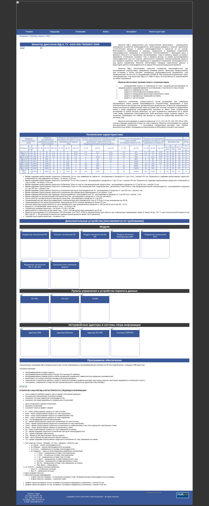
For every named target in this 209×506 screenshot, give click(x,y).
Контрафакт (132, 32)
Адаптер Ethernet (65, 332)
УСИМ (95, 298)
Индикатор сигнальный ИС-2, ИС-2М (34, 265)
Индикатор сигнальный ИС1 (155, 235)
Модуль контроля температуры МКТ (125, 235)
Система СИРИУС (125, 332)
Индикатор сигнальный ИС (34, 234)
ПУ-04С (34, 298)
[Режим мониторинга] (23, 387)
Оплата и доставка (157, 32)
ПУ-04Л (64, 298)
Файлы (106, 32)
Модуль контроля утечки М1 (95, 235)
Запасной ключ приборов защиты (65, 265)
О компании (80, 32)
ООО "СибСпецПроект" (94, 497)
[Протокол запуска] (26, 387)
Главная (29, 32)
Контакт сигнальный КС (65, 234)
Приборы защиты (37, 36)
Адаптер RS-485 (95, 332)
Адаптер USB (35, 332)
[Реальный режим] (21, 387)
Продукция (54, 32)
